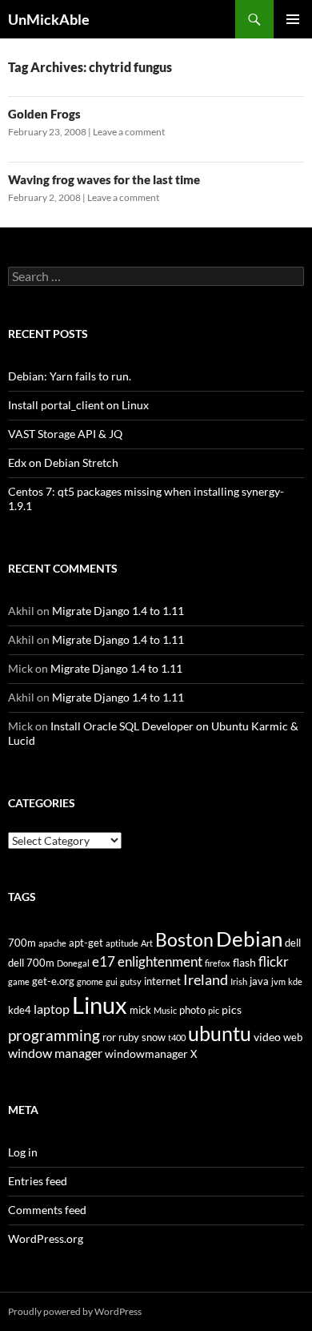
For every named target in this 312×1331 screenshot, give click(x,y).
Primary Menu (293, 19)
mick (140, 1010)
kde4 (19, 1010)
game (19, 981)
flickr (273, 961)
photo (192, 1010)
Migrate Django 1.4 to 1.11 (118, 610)
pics (232, 1009)
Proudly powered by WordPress (75, 1311)
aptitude (122, 943)
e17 (103, 962)
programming (54, 1035)
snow (154, 1037)
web (292, 1037)
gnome (90, 981)
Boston (184, 939)
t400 (177, 1037)
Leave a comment (129, 132)
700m (22, 943)
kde (295, 981)
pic (213, 1010)
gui (112, 981)
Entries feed (37, 1181)
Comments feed (47, 1209)
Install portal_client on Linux (78, 405)
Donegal (73, 963)
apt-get (86, 943)
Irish (238, 981)
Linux (99, 1005)
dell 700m (31, 963)
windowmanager (146, 1053)
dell (293, 943)
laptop (52, 1009)
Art (147, 943)
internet (162, 981)
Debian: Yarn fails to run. (69, 376)
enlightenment (160, 962)
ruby (128, 1037)
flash (244, 962)
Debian (249, 938)
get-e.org (53, 981)
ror (109, 1037)
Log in (23, 1152)
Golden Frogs (44, 114)
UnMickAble (49, 19)
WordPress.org (45, 1238)
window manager (55, 1053)
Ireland (205, 979)
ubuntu (219, 1033)
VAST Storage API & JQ (65, 433)
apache (52, 943)
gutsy (131, 981)
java (259, 981)
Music (165, 1010)
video (267, 1036)
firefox (217, 963)
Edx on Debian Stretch (63, 462)
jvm (278, 981)
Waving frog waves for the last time (104, 179)
